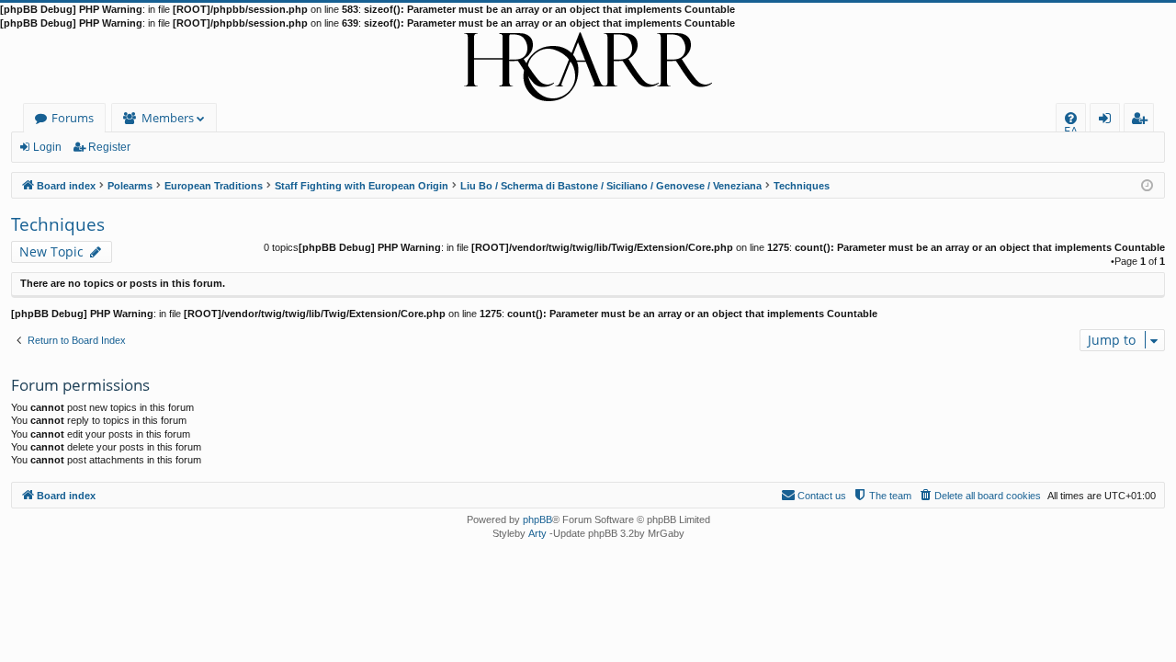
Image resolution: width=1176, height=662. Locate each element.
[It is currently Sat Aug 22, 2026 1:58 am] (1147, 184)
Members (167, 117)
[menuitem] (1071, 118)
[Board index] (588, 67)
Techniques (58, 224)
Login (47, 147)
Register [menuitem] (1143, 120)
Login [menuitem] (1108, 120)
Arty (537, 533)
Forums (72, 117)
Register (109, 147)
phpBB (537, 519)
